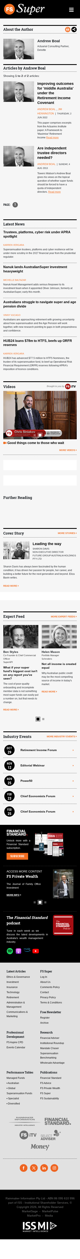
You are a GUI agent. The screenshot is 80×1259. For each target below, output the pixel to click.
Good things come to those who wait (35, 443)
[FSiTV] (70, 386)
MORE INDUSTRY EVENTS (61, 736)
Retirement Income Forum (39, 750)
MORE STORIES (66, 533)
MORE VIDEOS (67, 450)
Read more (52, 137)
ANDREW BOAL (46, 109)
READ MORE (10, 586)
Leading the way (47, 544)
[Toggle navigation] (71, 9)
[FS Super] (24, 9)
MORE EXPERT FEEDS (63, 616)
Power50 (26, 780)
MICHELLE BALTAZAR (14, 280)
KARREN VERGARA (13, 245)
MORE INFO (13, 895)
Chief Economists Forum (38, 796)
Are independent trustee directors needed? (51, 153)
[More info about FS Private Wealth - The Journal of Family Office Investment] (63, 883)
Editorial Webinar (33, 765)
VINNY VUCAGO (12, 315)
